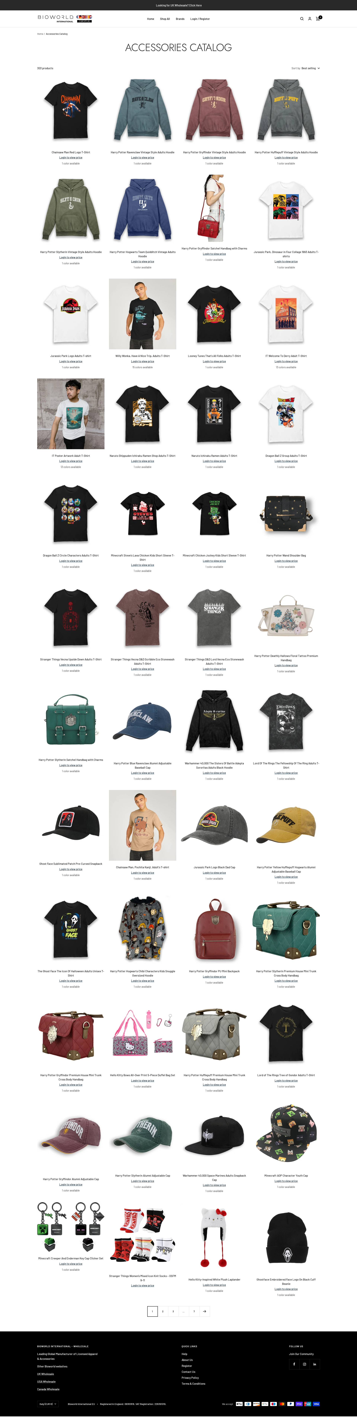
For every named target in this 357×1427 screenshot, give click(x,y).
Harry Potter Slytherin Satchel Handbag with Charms (71, 759)
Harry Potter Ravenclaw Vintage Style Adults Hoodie (142, 152)
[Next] (204, 1311)
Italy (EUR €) (46, 1403)
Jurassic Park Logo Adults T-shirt (70, 355)
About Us (187, 1359)
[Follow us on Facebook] (294, 1364)
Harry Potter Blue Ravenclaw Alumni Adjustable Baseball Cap (142, 765)
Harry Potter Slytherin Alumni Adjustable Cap (142, 1175)
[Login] (309, 18)
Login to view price (70, 157)
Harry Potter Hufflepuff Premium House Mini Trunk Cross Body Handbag (214, 1077)
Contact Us (188, 1371)
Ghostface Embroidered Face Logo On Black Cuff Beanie (286, 1281)
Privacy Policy (190, 1377)
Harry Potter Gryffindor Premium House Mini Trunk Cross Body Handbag (71, 1077)
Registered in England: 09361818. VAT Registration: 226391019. (133, 1403)
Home (150, 18)
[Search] (302, 18)
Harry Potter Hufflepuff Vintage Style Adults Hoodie (286, 152)
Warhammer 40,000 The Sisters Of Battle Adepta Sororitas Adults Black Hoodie (214, 765)
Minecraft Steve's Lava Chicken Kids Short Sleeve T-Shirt (142, 557)
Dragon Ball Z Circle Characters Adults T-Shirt (71, 555)
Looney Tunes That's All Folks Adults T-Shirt (214, 355)
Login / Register (200, 18)
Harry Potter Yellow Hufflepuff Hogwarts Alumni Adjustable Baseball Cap (286, 869)
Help (184, 1354)
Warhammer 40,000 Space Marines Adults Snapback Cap (214, 1177)
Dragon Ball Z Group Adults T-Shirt (286, 455)
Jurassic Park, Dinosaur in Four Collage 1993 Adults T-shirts (286, 254)
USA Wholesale (46, 1381)
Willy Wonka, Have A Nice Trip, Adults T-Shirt (142, 355)
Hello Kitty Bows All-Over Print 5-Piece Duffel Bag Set (142, 1075)
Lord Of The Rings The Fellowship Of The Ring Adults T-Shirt (286, 765)
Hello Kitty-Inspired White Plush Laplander (214, 1279)
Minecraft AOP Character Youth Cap (286, 1175)
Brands (180, 18)
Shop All (165, 18)
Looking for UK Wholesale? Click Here (179, 5)
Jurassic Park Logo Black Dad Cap (214, 867)
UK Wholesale (45, 1374)
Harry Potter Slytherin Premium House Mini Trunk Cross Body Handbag (286, 973)
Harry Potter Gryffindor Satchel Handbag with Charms (214, 248)
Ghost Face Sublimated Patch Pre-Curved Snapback (70, 863)
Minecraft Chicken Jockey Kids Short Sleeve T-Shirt (214, 555)
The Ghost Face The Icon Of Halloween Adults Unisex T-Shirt (71, 973)
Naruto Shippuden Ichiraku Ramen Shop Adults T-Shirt (143, 455)
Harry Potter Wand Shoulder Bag (286, 555)
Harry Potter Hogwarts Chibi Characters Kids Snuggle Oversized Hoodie (142, 973)
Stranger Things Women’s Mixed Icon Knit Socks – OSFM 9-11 (142, 1278)
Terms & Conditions (193, 1383)
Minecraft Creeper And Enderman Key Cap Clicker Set (70, 1258)
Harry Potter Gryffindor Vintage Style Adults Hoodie (214, 152)
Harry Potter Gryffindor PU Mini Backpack (214, 971)
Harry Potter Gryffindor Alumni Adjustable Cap (71, 1179)
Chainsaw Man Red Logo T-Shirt (71, 152)
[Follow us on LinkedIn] (315, 1364)
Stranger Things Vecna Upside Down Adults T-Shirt (71, 659)
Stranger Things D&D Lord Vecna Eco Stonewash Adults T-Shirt (214, 661)
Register (187, 1365)
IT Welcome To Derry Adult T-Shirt (286, 355)
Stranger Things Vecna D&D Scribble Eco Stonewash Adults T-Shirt (142, 661)
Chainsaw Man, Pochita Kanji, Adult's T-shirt (142, 867)
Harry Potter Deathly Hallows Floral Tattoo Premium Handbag (286, 658)
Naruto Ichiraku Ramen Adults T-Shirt (214, 455)
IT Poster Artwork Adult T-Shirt (71, 455)
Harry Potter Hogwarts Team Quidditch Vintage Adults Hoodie (143, 254)
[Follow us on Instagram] (304, 1364)
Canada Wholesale (48, 1389)
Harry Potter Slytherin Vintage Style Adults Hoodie (71, 252)
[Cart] (318, 19)
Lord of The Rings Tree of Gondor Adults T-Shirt (286, 1075)
